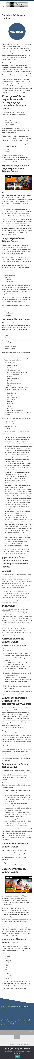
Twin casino (6, 609)
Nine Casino (16, 1022)
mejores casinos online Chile (20, 1007)
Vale (17, 1056)
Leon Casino (15, 551)
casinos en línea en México (17, 865)
